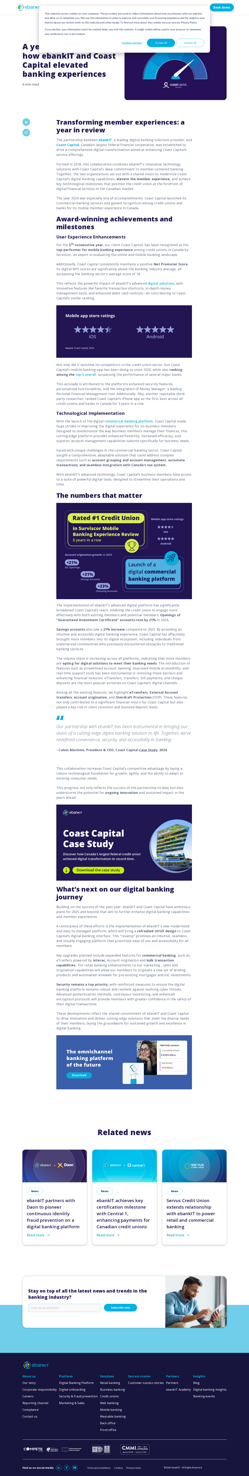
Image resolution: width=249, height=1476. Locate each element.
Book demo (221, 7)
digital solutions (161, 283)
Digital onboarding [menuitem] (72, 1390)
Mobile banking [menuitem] (111, 1410)
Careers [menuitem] (27, 1396)
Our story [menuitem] (29, 1383)
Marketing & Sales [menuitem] (72, 1403)
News (35, 1191)
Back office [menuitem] (107, 1423)
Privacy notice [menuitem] (133, 1467)
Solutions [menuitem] (107, 1376)
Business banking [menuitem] (112, 1390)
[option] (124, 1194)
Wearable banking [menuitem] (113, 1416)
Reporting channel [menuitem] (35, 1403)
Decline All (190, 42)
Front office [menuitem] (108, 1430)
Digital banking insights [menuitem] (210, 1390)
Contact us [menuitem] (29, 1416)
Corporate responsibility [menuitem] (39, 1390)
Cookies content (131, 42)
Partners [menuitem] (172, 1376)
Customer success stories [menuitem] (146, 1383)
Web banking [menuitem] (109, 1403)
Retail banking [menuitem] (110, 1383)
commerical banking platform (129, 421)
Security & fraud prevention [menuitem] (78, 1396)
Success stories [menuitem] (139, 1376)
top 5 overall (86, 374)
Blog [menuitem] (196, 1383)
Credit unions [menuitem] (109, 1396)
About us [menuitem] (29, 1376)
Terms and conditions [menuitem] (98, 1467)
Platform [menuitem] (66, 1376)
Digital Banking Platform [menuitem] (76, 1383)
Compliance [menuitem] (30, 1410)
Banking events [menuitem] (204, 1396)
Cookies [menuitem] (118, 1467)
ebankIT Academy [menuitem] (178, 1390)
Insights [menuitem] (199, 1376)
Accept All (161, 42)
